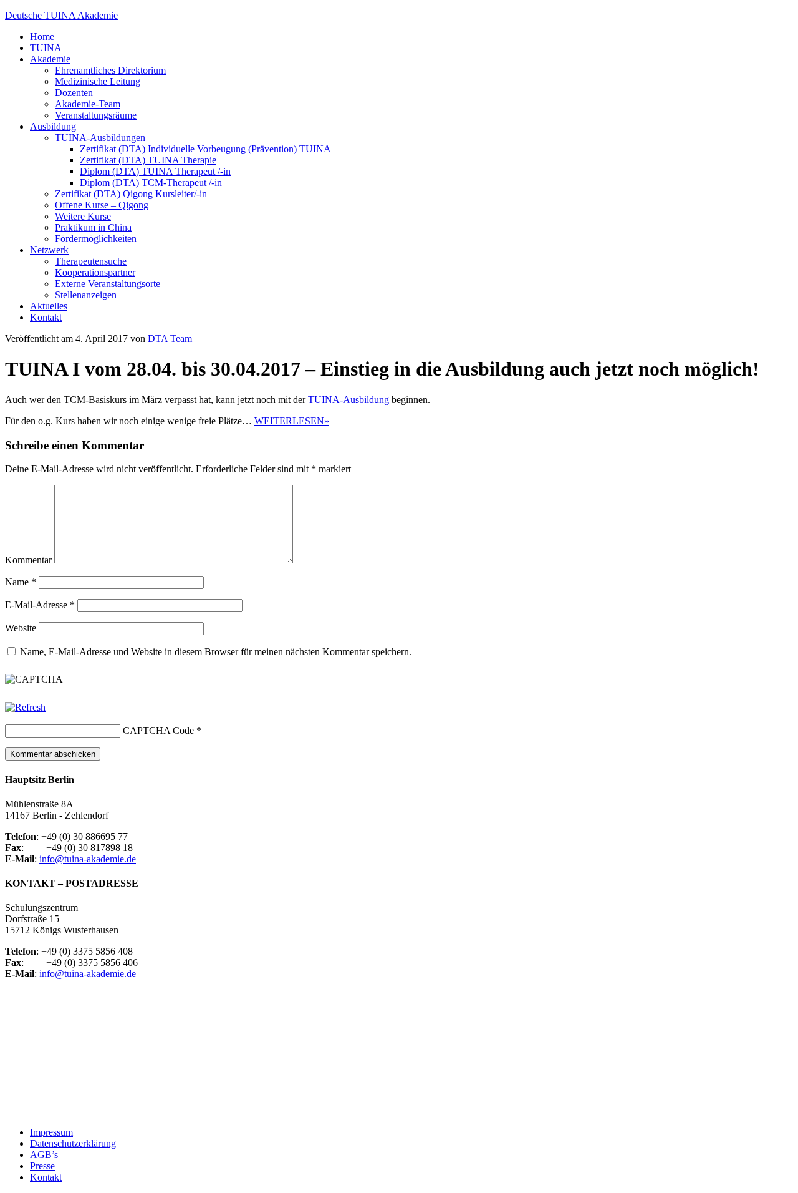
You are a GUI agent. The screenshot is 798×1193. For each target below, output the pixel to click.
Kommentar (28, 560)
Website (20, 628)
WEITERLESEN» (291, 421)
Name (20, 582)
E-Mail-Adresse (40, 605)
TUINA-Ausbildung (348, 399)
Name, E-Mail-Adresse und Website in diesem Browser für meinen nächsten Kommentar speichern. (215, 651)
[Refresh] (25, 707)
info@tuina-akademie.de (87, 859)
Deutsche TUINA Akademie (61, 15)
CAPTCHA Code (158, 730)
